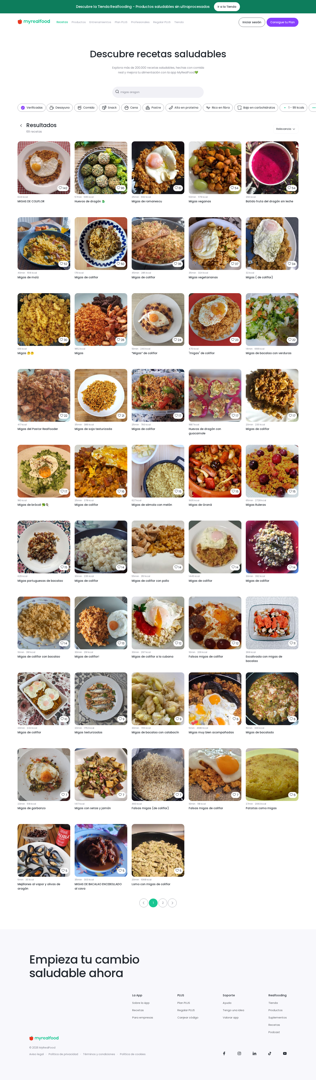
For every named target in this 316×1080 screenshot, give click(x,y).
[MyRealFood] (34, 22)
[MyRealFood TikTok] (270, 1054)
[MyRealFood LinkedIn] (254, 1054)
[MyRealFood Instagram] (239, 1054)
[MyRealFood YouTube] (285, 1054)
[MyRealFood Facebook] (224, 1054)
